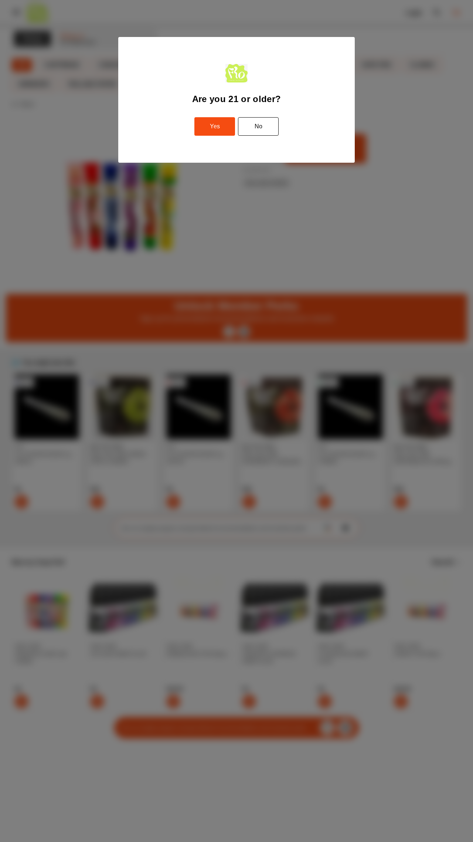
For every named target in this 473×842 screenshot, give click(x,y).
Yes (215, 126)
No (258, 126)
